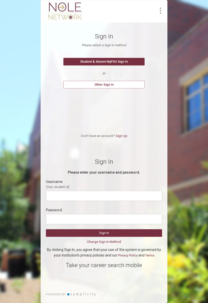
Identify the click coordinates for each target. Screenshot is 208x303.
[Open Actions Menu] (161, 10)
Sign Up (121, 136)
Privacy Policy (128, 255)
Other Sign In (104, 84)
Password (54, 210)
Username (54, 182)
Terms (149, 255)
